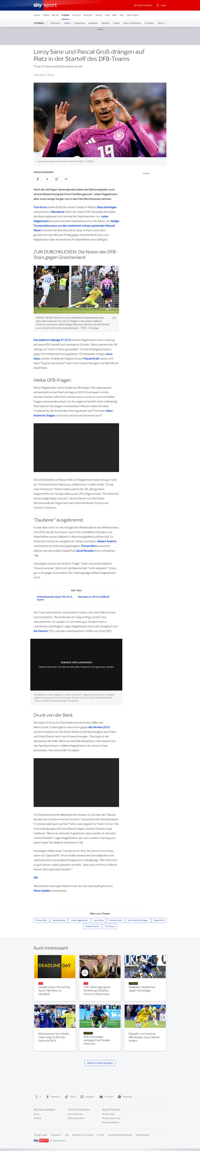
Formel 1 (76, 15)
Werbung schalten (76, 1118)
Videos (46, 15)
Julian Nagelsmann (79, 920)
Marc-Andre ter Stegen (138, 920)
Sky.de (36, 1114)
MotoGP (88, 15)
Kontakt (100, 1135)
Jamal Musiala (84, 550)
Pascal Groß (91, 358)
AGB (67, 1135)
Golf (107, 15)
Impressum (56, 1135)
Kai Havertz (41, 631)
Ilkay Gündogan (107, 207)
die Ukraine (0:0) (99, 727)
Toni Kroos (41, 207)
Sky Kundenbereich (110, 1122)
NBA (114, 15)
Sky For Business (75, 1114)
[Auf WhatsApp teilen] (57, 179)
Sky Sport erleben (143, 5)
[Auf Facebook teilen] (38, 179)
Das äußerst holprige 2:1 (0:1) (52, 340)
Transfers (149, 23)
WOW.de (37, 1118)
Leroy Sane (99, 920)
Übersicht (55, 23)
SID (36, 877)
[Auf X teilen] (47, 179)
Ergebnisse (79, 23)
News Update (42, 890)
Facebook (55, 1097)
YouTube (108, 1097)
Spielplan (93, 23)
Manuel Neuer (115, 920)
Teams (116, 23)
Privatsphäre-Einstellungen (120, 1135)
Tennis (98, 15)
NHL (122, 15)
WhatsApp (127, 1097)
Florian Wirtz (89, 546)
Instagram (90, 1097)
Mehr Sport (133, 15)
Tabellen (105, 23)
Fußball (65, 15)
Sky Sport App (108, 1114)
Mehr (160, 23)
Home (37, 15)
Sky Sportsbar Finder (111, 1118)
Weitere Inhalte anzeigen (100, 1063)
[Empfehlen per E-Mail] (66, 179)
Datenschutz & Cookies (82, 1135)
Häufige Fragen (40, 1135)
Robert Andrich (106, 541)
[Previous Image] (33, 289)
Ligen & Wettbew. (132, 23)
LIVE (56, 15)
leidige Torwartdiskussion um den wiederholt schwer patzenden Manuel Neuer (76, 225)
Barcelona (58, 211)
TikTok (72, 1097)
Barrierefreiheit (142, 1135)
